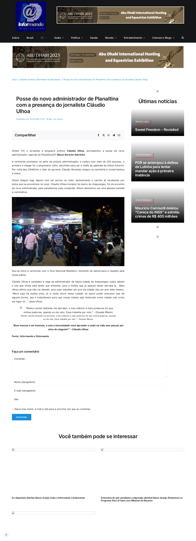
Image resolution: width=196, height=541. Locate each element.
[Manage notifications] (6, 534)
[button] (183, 38)
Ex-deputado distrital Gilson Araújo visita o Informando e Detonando (48, 497)
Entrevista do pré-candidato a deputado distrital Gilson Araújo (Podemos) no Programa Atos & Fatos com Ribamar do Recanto (142, 499)
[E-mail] (119, 135)
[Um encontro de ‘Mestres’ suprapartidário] (53, 513)
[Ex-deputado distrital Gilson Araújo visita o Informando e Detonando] (53, 450)
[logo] (31, 2)
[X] (103, 135)
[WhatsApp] (108, 135)
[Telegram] (113, 135)
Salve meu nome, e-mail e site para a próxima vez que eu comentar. (53, 409)
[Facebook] (98, 135)
